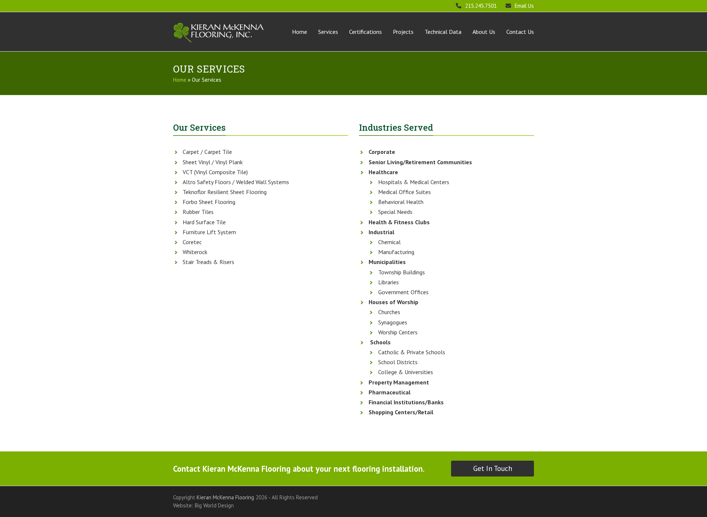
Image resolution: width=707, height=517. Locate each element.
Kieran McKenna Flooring (225, 497)
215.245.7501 (481, 5)
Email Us (524, 5)
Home (179, 79)
